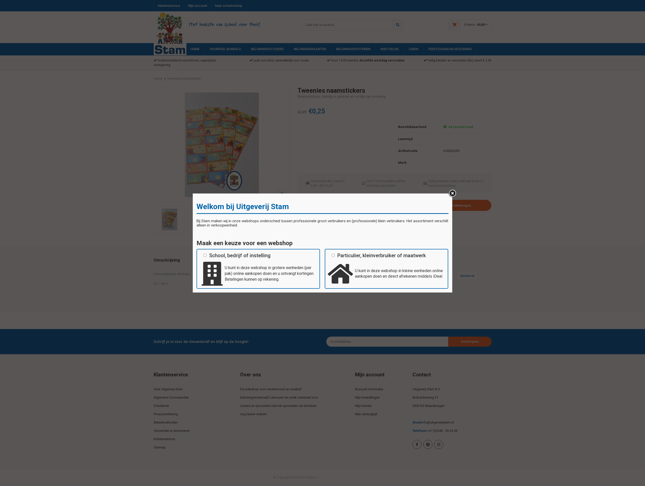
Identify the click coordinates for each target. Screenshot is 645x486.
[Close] (452, 193)
